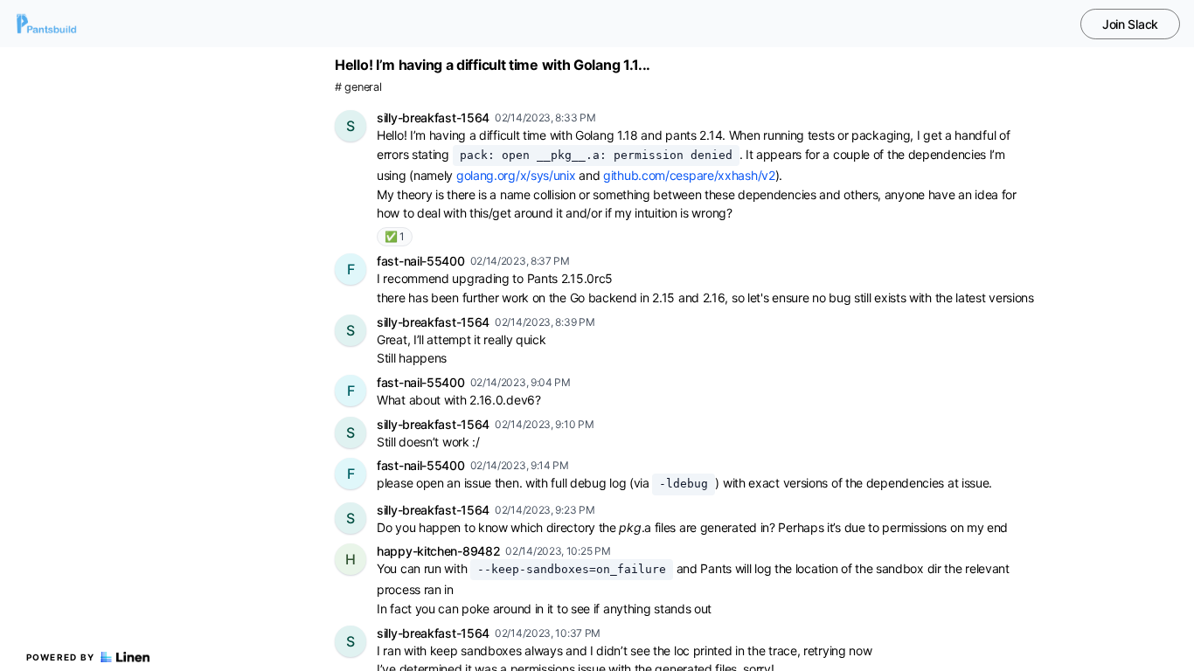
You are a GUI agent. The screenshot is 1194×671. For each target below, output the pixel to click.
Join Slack (1130, 24)
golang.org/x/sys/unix (516, 175)
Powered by (60, 657)
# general (358, 86)
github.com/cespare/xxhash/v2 (689, 175)
